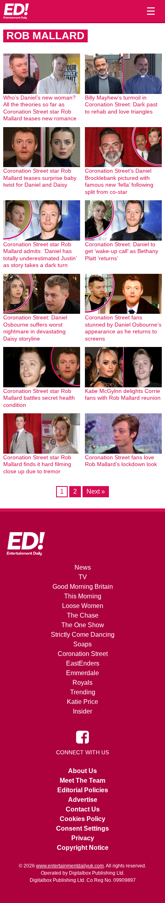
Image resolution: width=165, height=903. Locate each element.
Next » (96, 491)
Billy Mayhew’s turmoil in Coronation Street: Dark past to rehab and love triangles (121, 104)
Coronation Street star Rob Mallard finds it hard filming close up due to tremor (37, 464)
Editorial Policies (82, 790)
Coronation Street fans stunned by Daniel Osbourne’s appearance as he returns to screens (123, 328)
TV (82, 577)
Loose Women (82, 605)
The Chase (83, 615)
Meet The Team (82, 780)
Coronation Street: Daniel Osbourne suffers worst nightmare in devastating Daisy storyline (35, 328)
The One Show (82, 625)
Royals (82, 682)
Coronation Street (83, 653)
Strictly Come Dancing (83, 634)
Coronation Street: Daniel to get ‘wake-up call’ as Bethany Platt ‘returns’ (121, 251)
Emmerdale (82, 673)
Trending (82, 692)
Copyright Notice (83, 847)
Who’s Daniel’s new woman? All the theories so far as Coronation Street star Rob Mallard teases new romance (39, 108)
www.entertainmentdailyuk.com (70, 866)
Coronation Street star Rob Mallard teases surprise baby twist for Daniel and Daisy (39, 177)
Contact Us (83, 809)
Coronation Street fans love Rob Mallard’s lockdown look (121, 461)
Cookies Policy (82, 818)
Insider (82, 711)
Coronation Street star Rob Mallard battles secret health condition (39, 398)
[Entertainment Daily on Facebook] (82, 737)
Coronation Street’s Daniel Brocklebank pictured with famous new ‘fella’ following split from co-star (119, 181)
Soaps (82, 644)
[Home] (16, 11)
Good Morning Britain (82, 586)
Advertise (82, 799)
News (82, 567)
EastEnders (82, 663)
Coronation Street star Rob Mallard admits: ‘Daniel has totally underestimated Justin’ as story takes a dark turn (39, 255)
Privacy (82, 838)
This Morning (82, 596)
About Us (82, 770)
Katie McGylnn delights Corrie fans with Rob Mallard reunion (123, 394)
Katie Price (82, 701)
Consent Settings (82, 828)
